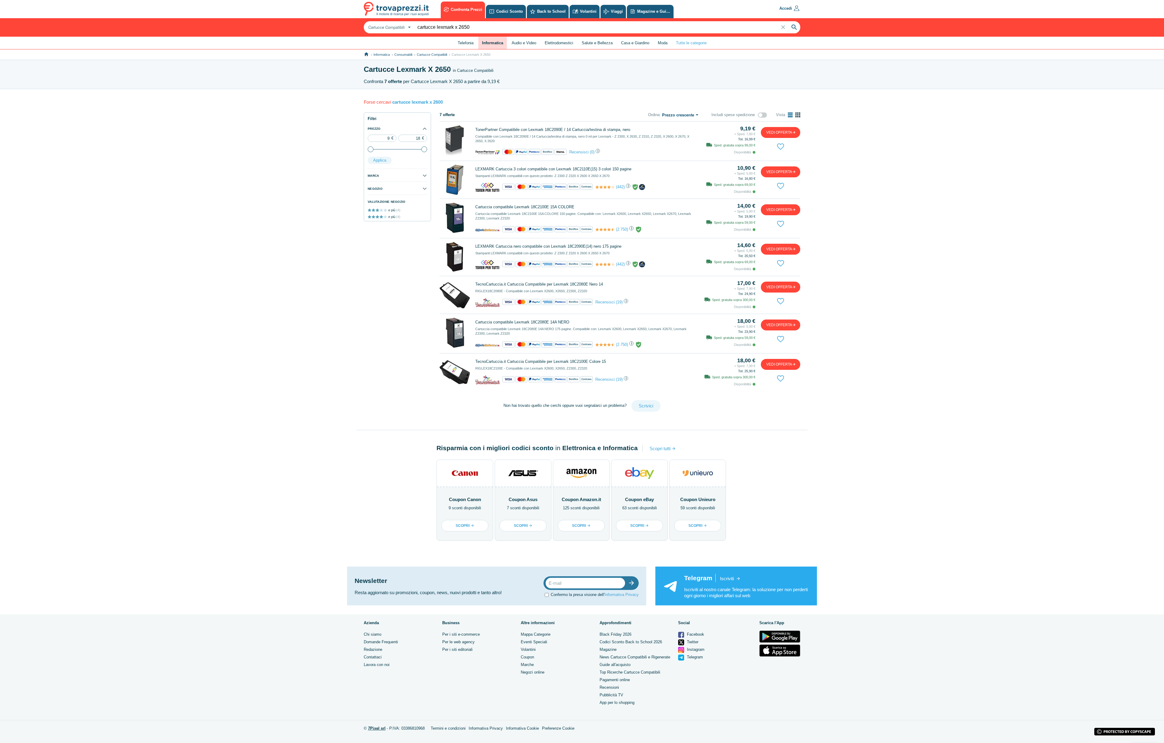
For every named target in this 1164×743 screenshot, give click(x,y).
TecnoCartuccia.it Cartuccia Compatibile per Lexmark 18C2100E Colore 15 (540, 361)
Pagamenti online (615, 680)
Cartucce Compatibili (432, 54)
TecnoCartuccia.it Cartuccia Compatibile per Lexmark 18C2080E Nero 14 (539, 284)
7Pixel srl (377, 728)
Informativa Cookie (522, 728)
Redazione (373, 649)
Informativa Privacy (621, 594)
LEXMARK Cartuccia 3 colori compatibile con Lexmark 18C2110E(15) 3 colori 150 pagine (553, 169)
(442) (620, 187)
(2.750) (622, 229)
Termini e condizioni (448, 728)
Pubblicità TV (611, 695)
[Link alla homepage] (366, 54)
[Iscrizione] (633, 583)
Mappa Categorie (535, 634)
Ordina (654, 114)
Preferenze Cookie (558, 728)
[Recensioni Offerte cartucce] (605, 229)
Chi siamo (372, 634)
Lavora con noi (377, 664)
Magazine (608, 649)
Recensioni (609, 687)
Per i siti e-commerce (461, 634)
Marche (527, 664)
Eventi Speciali (534, 642)
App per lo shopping (617, 702)
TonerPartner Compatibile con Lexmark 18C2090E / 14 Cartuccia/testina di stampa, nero (552, 129)
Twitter (692, 642)
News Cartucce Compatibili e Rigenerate (635, 657)
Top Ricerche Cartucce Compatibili (630, 672)
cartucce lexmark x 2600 (417, 102)
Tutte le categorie (691, 43)
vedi (779, 132)
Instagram (695, 649)
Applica (379, 160)
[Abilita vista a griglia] (797, 114)
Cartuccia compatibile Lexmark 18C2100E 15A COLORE (524, 207)
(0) (592, 152)
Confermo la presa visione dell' (595, 594)
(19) (619, 302)
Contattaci (373, 657)
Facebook (695, 634)
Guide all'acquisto (615, 664)
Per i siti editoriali (457, 649)
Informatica (381, 54)
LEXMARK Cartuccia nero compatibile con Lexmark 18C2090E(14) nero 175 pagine (548, 246)
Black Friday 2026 (615, 634)
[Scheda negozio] (487, 152)
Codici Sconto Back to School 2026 (631, 642)
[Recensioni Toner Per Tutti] (605, 187)
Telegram (694, 657)
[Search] (794, 27)
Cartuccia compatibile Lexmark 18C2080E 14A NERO (522, 322)
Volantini (528, 649)
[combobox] (389, 27)
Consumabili (403, 54)
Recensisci (579, 152)
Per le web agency (458, 642)
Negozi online (532, 672)
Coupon (527, 657)
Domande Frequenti (381, 642)
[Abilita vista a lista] (790, 114)
